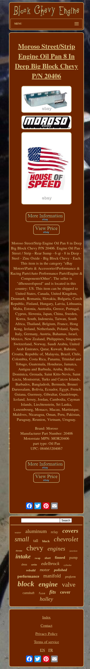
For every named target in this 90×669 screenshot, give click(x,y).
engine (48, 584)
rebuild (31, 570)
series (34, 564)
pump (73, 558)
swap (37, 558)
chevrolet (66, 539)
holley (46, 599)
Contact (46, 625)
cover (65, 592)
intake (23, 556)
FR (50, 649)
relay (54, 531)
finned (60, 557)
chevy (34, 548)
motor (45, 569)
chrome (19, 550)
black (46, 541)
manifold (52, 575)
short (48, 558)
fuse (42, 593)
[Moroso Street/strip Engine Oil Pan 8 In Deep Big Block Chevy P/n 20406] (46, 100)
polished (60, 570)
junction (73, 551)
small (22, 539)
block (26, 584)
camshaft (28, 593)
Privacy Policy (46, 633)
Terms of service (46, 641)
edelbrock (50, 563)
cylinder (68, 565)
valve (68, 584)
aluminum (36, 531)
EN (42, 649)
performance (28, 576)
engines (56, 549)
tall (35, 540)
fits (52, 592)
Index (46, 617)
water (18, 532)
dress (24, 564)
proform (70, 576)
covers (70, 530)
